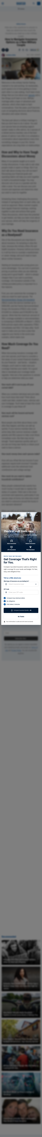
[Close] (37, 515)
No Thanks (21, 616)
